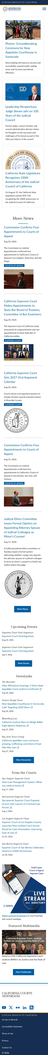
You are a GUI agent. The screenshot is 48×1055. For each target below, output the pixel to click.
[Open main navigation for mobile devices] (44, 9)
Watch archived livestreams (14, 916)
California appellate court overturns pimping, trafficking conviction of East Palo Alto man (21, 744)
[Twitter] (11, 1008)
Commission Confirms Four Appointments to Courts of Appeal (21, 232)
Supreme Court (13, 340)
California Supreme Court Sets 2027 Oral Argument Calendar (20, 377)
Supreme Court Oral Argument (18, 636)
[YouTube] (4, 1008)
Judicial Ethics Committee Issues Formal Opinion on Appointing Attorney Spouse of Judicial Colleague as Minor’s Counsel (22, 528)
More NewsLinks (23, 760)
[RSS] (31, 1008)
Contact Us (7, 1048)
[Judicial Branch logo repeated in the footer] (24, 1014)
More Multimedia (23, 972)
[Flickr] (18, 1008)
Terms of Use (7, 1034)
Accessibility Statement (12, 1027)
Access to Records (10, 1020)
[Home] (21, 9)
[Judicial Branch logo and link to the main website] (24, 2)
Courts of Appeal (14, 265)
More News (22, 609)
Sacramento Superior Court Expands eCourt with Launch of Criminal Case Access (21, 804)
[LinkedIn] (25, 1008)
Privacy (5, 1041)
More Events (23, 663)
